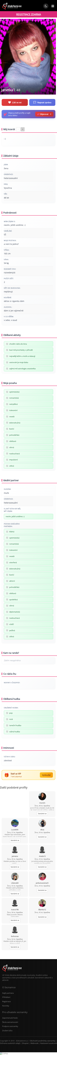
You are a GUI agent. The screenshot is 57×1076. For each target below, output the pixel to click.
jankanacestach (42, 883)
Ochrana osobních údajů (10, 1043)
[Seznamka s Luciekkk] (15, 823)
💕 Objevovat (42, 114)
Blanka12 (42, 909)
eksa (42, 829)
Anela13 (42, 856)
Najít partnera (8, 993)
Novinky (5, 1005)
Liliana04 (14, 883)
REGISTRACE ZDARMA (28, 14)
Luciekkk (14, 829)
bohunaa (15, 936)
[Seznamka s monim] (42, 797)
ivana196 (15, 909)
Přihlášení (6, 997)
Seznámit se (42, 813)
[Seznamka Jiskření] (12, 972)
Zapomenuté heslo (10, 1018)
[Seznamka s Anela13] (42, 850)
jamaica (15, 856)
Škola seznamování (10, 1022)
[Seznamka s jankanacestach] (42, 877)
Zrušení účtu (7, 1030)
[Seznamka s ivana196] (15, 903)
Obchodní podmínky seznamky (42, 1040)
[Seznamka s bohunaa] (15, 930)
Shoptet (25, 1043)
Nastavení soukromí (48, 1043)
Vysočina (47, 806)
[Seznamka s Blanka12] (42, 903)
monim (42, 803)
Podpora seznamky (10, 1026)
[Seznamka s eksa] (42, 823)
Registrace (6, 1001)
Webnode (34, 1043)
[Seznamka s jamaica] (15, 850)
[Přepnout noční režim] (45, 6)
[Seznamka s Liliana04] (15, 877)
